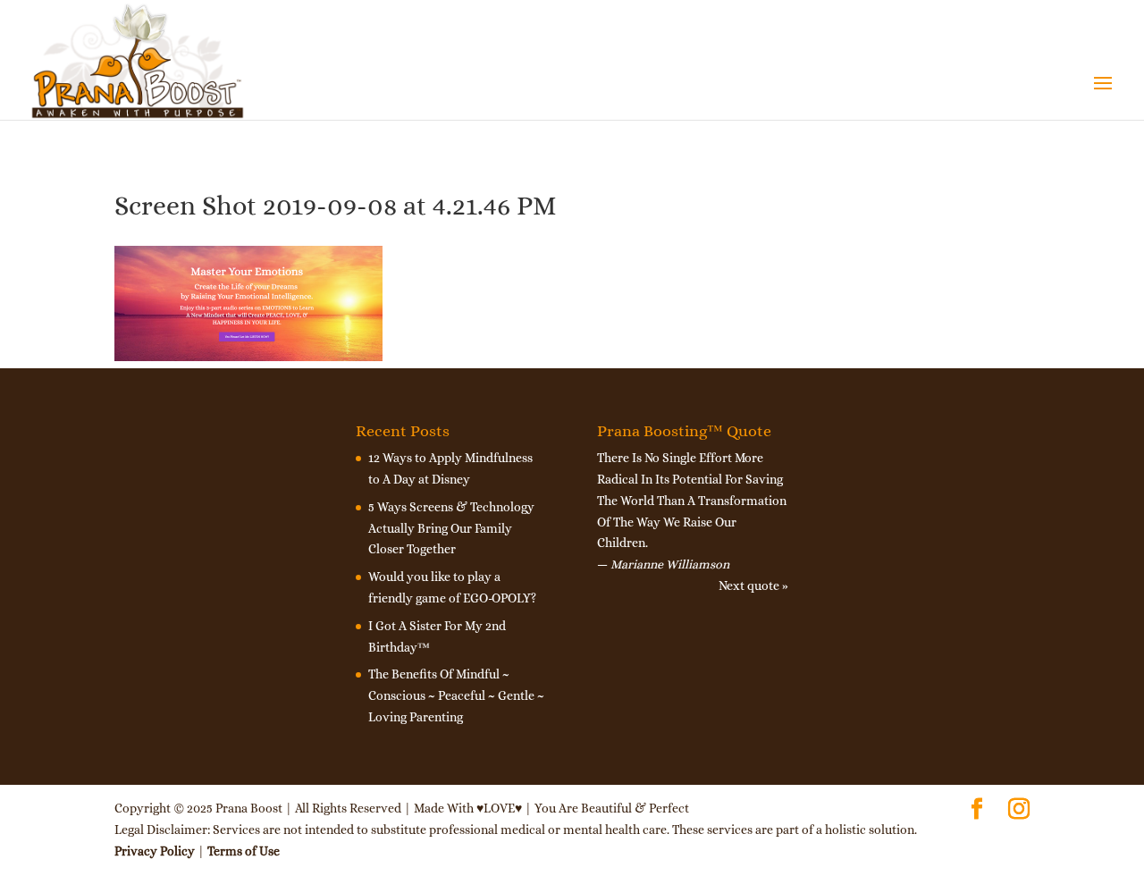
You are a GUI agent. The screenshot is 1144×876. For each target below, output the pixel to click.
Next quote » (753, 585)
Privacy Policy (154, 851)
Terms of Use (243, 851)
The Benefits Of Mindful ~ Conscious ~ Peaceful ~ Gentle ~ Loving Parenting (456, 695)
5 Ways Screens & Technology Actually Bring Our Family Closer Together (451, 528)
